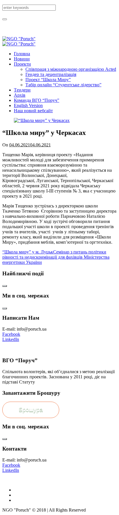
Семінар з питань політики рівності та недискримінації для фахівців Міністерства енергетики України (55, 257)
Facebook (11, 334)
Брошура (31, 410)
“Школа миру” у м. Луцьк (27, 251)
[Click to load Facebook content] (4, 286)
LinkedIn (10, 339)
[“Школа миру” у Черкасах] (42, 120)
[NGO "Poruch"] (19, 41)
